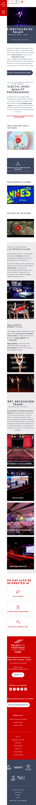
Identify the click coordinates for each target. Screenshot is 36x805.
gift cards (13, 340)
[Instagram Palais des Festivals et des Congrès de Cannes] (21, 689)
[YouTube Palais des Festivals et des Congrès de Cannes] (25, 689)
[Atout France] (21, 778)
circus (10, 105)
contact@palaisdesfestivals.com (18, 669)
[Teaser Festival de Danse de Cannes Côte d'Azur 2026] (18, 228)
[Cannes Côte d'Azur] (8, 767)
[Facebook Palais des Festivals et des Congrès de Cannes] (14, 689)
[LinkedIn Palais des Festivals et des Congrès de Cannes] (10, 689)
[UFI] (13, 778)
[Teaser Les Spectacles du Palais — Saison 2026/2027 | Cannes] (18, 140)
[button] (20, 2)
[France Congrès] (28, 767)
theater (24, 103)
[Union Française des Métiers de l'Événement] (18, 767)
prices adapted (20, 338)
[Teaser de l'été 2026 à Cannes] (18, 194)
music (30, 103)
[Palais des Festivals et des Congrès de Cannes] (18, 646)
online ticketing (12, 343)
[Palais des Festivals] (3, 4)
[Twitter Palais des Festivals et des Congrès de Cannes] (18, 689)
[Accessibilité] (22, 1)
